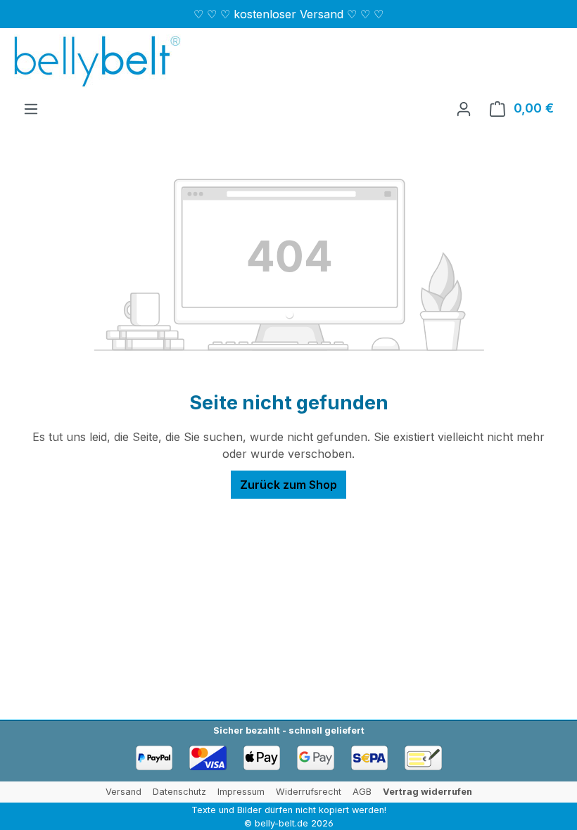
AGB (362, 791)
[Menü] (31, 108)
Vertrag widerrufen (427, 791)
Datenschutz (179, 791)
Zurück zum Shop (288, 485)
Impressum (241, 791)
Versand (123, 791)
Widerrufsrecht (308, 791)
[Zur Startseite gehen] (97, 61)
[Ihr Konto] (464, 108)
